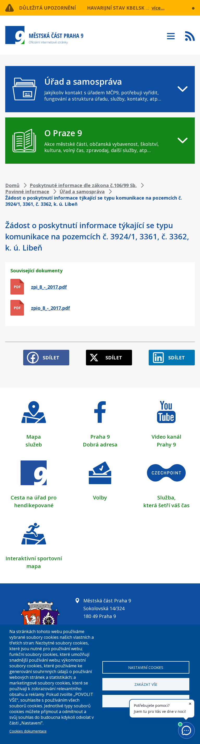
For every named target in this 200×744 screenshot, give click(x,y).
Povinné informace (27, 191)
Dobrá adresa (100, 444)
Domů (12, 185)
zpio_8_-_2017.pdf (50, 308)
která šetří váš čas (166, 505)
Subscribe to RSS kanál (190, 36)
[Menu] (171, 34)
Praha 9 (100, 436)
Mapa (33, 436)
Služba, (166, 497)
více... (158, 8)
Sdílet (51, 357)
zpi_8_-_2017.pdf (49, 287)
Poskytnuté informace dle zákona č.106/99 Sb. (83, 185)
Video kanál (166, 436)
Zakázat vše (145, 684)
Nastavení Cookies (145, 667)
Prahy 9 (166, 444)
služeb (34, 444)
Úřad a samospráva (82, 191)
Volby (100, 497)
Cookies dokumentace (28, 731)
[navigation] (100, 89)
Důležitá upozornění (47, 8)
